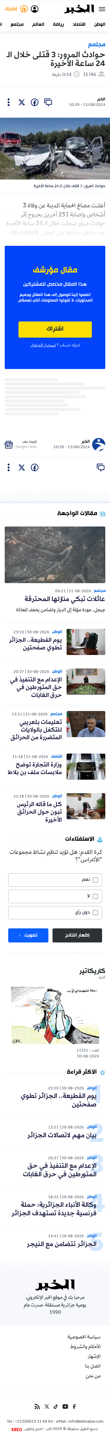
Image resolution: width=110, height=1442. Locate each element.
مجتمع (17, 25)
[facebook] (34, 102)
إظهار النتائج (77, 935)
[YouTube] (65, 1406)
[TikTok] (56, 1406)
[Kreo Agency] (17, 1429)
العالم (38, 25)
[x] (21, 102)
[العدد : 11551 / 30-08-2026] (55, 1015)
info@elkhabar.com (86, 1422)
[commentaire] (48, 102)
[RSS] (37, 1406)
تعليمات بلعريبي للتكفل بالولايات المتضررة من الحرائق (36, 730)
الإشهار (94, 1357)
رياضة (58, 25)
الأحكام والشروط (85, 1347)
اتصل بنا (93, 1366)
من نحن (93, 1376)
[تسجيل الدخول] (34, 9)
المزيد (101, 978)
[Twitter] (47, 1406)
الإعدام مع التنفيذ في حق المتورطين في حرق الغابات (36, 688)
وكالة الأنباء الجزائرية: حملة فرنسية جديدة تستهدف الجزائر (54, 1209)
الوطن (99, 25)
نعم (86, 880)
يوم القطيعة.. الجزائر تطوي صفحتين (35, 644)
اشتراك (55, 329)
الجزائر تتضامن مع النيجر (62, 1244)
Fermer (102, 9)
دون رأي (82, 912)
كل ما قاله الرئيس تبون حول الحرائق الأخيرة (39, 812)
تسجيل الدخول (43, 345)
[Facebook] (74, 1406)
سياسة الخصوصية (84, 1337)
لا (88, 896)
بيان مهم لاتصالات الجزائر (62, 1135)
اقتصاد (79, 25)
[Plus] (9, 102)
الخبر (101, 99)
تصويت (30, 935)
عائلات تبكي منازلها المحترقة (65, 599)
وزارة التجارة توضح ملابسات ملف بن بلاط (35, 769)
